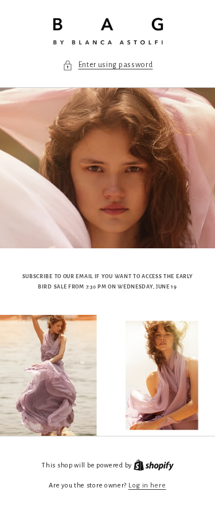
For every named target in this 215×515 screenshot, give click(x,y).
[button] (107, 65)
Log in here (147, 485)
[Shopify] (154, 465)
